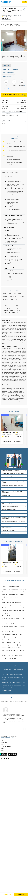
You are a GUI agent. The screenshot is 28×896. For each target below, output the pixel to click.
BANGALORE (9, 24)
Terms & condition (6, 746)
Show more (6, 88)
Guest (3, 123)
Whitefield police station (16, 591)
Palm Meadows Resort (13, 594)
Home (2, 24)
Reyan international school (12, 653)
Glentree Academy (17, 605)
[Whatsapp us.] (25, 95)
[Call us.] (22, 95)
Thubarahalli (8, 631)
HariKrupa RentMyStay (8, 583)
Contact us (4, 742)
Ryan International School (11, 658)
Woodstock (8, 602)
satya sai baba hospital (12, 645)
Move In (11, 111)
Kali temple (9, 605)
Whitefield (16, 24)
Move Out (4, 117)
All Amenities (8, 76)
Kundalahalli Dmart (10, 650)
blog (2, 750)
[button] (25, 40)
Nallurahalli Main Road (16, 607)
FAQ (2, 740)
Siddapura (14, 631)
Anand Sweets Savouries (16, 589)
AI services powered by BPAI (7, 737)
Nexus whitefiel (8, 597)
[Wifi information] (24, 85)
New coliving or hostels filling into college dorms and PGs (12, 677)
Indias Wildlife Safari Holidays (9, 669)
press (2, 748)
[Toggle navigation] (13, 2)
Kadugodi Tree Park (10, 623)
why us (3, 744)
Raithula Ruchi (12, 613)
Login (24, 2)
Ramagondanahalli (13, 615)
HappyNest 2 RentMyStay (12, 610)
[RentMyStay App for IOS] (12, 753)
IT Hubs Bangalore (9, 679)
